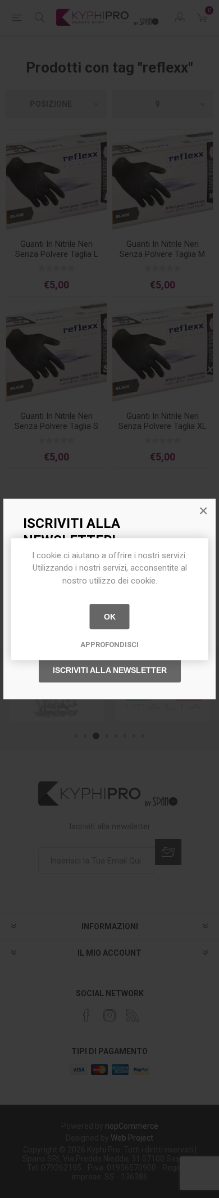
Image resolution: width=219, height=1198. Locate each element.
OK (110, 616)
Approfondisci (109, 644)
